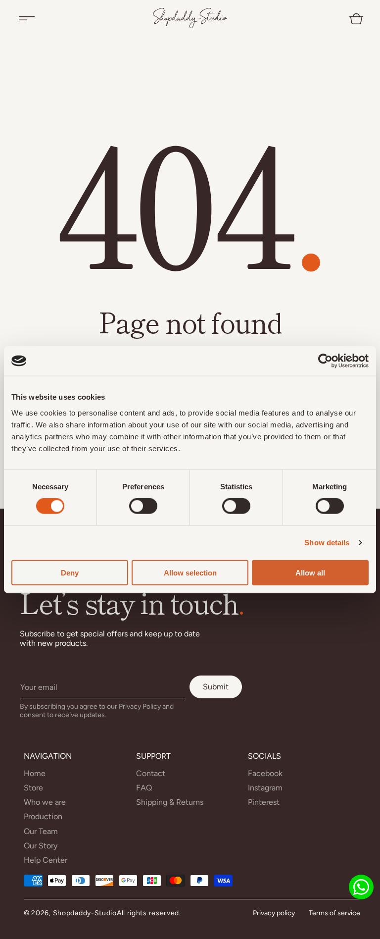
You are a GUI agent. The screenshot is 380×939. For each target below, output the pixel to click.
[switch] (143, 506)
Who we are (45, 802)
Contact (150, 773)
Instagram (265, 787)
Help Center (45, 860)
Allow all (310, 572)
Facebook (265, 773)
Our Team (41, 831)
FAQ (144, 787)
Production (43, 816)
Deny (70, 572)
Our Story (40, 845)
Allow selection (190, 572)
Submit (216, 686)
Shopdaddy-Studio (85, 913)
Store (33, 787)
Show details (326, 542)
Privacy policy (274, 913)
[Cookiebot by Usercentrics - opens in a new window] (325, 361)
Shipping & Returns (169, 802)
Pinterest (264, 802)
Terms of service (334, 913)
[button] (27, 18)
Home (35, 773)
